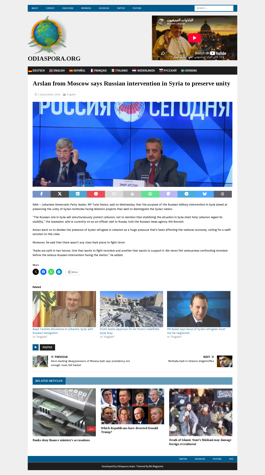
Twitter (121, 8)
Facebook (104, 8)
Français (100, 70)
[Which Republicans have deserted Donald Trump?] (132, 406)
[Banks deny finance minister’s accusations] (64, 412)
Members (86, 8)
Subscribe (68, 8)
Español (79, 70)
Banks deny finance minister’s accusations (61, 440)
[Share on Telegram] (187, 194)
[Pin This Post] (96, 194)
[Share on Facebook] (42, 194)
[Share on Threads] (223, 194)
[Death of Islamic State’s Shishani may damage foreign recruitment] (200, 412)
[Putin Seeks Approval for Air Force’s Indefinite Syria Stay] (131, 309)
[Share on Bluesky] (205, 194)
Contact (50, 8)
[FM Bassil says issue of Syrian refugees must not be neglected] (198, 309)
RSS (231, 459)
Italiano (121, 70)
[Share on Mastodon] (168, 194)
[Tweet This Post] (60, 194)
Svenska (191, 70)
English (59, 70)
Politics (47, 347)
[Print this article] (132, 194)
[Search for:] (214, 8)
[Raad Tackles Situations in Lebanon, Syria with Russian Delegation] (64, 309)
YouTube (137, 8)
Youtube (217, 459)
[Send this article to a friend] (114, 194)
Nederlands (146, 70)
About (35, 8)
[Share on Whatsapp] (150, 194)
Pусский (170, 70)
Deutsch (39, 70)
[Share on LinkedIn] (78, 194)
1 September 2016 (49, 94)
